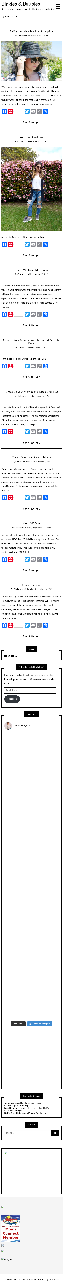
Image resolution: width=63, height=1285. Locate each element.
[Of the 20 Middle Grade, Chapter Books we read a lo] (31, 780)
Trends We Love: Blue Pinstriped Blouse (22, 1103)
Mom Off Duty (32, 523)
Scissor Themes (21, 1280)
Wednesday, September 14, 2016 (38, 589)
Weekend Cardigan (32, 137)
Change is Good (31, 585)
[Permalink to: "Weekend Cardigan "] (31, 189)
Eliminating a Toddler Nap (16, 1106)
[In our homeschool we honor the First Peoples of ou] (31, 971)
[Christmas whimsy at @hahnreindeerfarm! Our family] (31, 812)
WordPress (54, 1280)
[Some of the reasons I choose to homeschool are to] (31, 876)
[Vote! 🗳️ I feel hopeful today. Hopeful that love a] (31, 844)
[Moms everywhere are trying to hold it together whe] (31, 908)
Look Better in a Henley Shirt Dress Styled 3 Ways (27, 1108)
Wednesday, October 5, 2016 (37, 462)
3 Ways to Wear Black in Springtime (32, 31)
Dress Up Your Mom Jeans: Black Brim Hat (32, 392)
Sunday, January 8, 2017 (38, 348)
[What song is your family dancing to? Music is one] (31, 940)
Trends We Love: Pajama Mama (31, 457)
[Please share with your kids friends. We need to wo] (31, 748)
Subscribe (12, 699)
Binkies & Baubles (20, 4)
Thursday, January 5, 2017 (38, 396)
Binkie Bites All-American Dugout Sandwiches (25, 1113)
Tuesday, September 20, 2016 (38, 528)
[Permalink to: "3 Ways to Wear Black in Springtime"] (31, 61)
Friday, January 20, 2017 (37, 274)
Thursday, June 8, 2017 (38, 36)
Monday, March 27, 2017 (37, 142)
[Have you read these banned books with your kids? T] (31, 1003)
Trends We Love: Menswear (31, 270)
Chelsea (21, 36)
